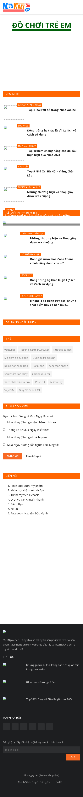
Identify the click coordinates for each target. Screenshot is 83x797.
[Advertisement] (41, 571)
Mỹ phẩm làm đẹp (27, 146)
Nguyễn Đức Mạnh (36, 513)
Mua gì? (10, 209)
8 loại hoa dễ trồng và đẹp (41, 682)
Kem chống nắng (58, 366)
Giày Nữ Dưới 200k (30, 390)
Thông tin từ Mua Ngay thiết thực (28, 430)
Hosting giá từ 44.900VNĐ (34, 349)
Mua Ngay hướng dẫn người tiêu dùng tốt (33, 445)
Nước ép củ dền (62, 349)
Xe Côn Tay (56, 382)
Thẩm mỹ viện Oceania (25, 495)
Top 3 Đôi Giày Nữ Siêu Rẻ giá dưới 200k (49, 699)
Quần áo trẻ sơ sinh (44, 357)
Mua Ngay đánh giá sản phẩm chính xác (32, 422)
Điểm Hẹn (17, 504)
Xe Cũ (14, 509)
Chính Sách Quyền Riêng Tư (34, 782)
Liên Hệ (58, 782)
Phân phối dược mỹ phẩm (27, 486)
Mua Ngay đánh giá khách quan (27, 437)
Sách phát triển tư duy (17, 382)
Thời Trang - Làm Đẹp (29, 187)
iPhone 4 (40, 382)
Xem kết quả (33, 456)
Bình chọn (13, 456)
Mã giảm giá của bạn (16, 357)
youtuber (9, 349)
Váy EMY (9, 390)
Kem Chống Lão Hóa (16, 366)
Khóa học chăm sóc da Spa (28, 490)
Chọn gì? (23, 166)
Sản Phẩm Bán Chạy (16, 374)
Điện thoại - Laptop (32, 296)
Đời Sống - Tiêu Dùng (29, 105)
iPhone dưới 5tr (41, 374)
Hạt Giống (38, 366)
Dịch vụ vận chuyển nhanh (27, 499)
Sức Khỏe (23, 125)
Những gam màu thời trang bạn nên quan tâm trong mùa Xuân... (52, 667)
